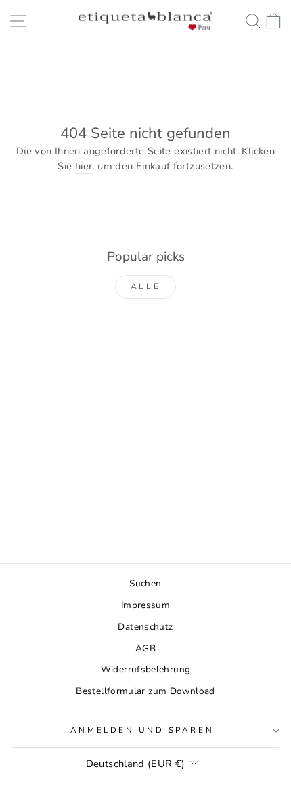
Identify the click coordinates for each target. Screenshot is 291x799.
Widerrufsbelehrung (146, 669)
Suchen (145, 583)
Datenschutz (145, 626)
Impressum (145, 605)
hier (83, 166)
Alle (145, 286)
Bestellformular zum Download (145, 691)
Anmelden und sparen (142, 730)
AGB (145, 648)
